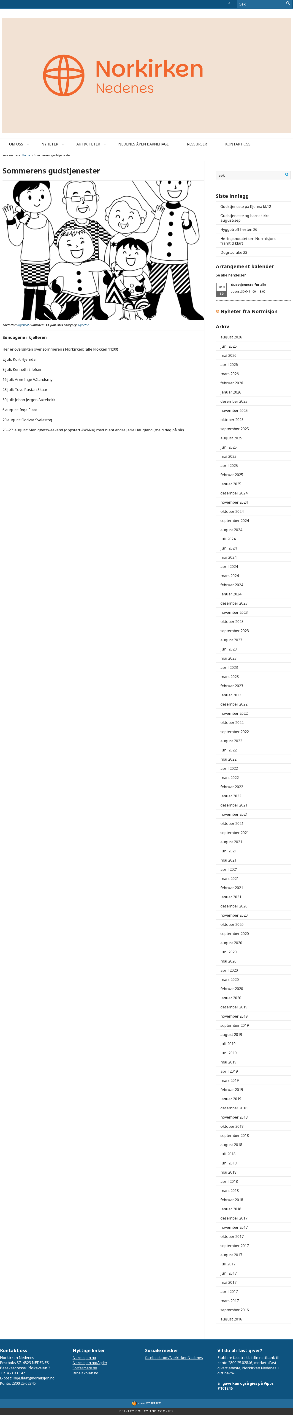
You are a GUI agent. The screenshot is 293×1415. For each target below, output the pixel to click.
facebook (229, 4)
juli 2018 (228, 1153)
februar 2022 (231, 786)
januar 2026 (230, 392)
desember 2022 (233, 704)
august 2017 (231, 1254)
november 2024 (234, 502)
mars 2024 (229, 575)
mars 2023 (229, 676)
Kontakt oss (237, 144)
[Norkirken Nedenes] (146, 73)
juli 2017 (228, 1264)
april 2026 (229, 364)
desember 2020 (233, 906)
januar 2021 (230, 896)
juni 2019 (228, 1052)
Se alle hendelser (231, 275)
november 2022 (234, 713)
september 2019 (234, 1025)
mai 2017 (228, 1282)
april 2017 (229, 1291)
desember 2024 (233, 493)
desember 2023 (233, 603)
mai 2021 (228, 860)
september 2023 (234, 630)
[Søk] (288, 3)
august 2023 (231, 639)
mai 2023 (228, 658)
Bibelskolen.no (85, 1373)
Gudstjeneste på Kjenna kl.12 (245, 206)
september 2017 (234, 1245)
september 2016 (234, 1309)
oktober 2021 (232, 823)
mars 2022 (229, 777)
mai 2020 (228, 961)
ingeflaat (23, 325)
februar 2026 (231, 382)
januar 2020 (230, 997)
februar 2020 (231, 988)
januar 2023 (230, 695)
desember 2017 (233, 1218)
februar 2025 (231, 474)
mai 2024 (228, 557)
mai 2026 (228, 355)
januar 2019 (230, 1098)
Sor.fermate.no (85, 1367)
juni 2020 (228, 951)
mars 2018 (229, 1190)
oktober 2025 (232, 419)
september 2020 (234, 933)
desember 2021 (233, 805)
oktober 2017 (232, 1236)
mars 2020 (229, 979)
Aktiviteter (88, 144)
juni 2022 (228, 750)
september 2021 (234, 832)
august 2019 (231, 1034)
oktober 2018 (232, 1126)
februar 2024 (231, 584)
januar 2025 (230, 483)
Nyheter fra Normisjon (249, 311)
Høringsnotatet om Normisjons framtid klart (248, 241)
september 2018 (234, 1135)
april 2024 (229, 566)
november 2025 (234, 410)
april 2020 (229, 970)
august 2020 (231, 942)
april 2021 (229, 869)
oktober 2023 (232, 621)
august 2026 (231, 337)
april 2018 (229, 1181)
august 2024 (231, 529)
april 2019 (229, 1071)
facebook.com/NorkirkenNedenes (174, 1357)
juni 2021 (228, 851)
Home (26, 155)
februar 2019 (231, 1089)
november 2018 (234, 1117)
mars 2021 (229, 878)
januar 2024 (230, 594)
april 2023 (229, 667)
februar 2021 (231, 887)
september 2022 (234, 731)
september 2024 (234, 520)
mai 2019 (228, 1062)
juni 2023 (228, 649)
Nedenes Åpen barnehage (143, 144)
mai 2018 (228, 1172)
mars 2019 (229, 1080)
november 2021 (234, 814)
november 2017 (234, 1227)
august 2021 (231, 841)
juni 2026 (228, 346)
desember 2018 (233, 1108)
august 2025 (231, 438)
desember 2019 (233, 1007)
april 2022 (229, 768)
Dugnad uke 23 (233, 252)
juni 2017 (228, 1273)
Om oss (16, 144)
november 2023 (234, 612)
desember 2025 (233, 401)
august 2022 (231, 740)
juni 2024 (228, 548)
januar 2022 (230, 795)
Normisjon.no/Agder (90, 1362)
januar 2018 (230, 1208)
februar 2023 (231, 685)
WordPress (149, 1403)
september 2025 (234, 428)
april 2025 (229, 465)
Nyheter (49, 144)
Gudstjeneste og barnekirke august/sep (244, 218)
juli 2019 (228, 1043)
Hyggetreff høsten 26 (238, 229)
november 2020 (234, 915)
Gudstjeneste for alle (248, 284)
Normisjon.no (84, 1357)
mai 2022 (228, 759)
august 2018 (231, 1144)
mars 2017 (229, 1300)
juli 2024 (228, 538)
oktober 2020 (232, 924)
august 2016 (231, 1319)
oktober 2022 (232, 722)
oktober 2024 (232, 511)
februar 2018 (231, 1199)
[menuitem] (16, 144)
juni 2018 (228, 1163)
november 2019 (234, 1016)
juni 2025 (228, 447)
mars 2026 (229, 373)
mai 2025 (228, 456)
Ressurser (197, 144)
